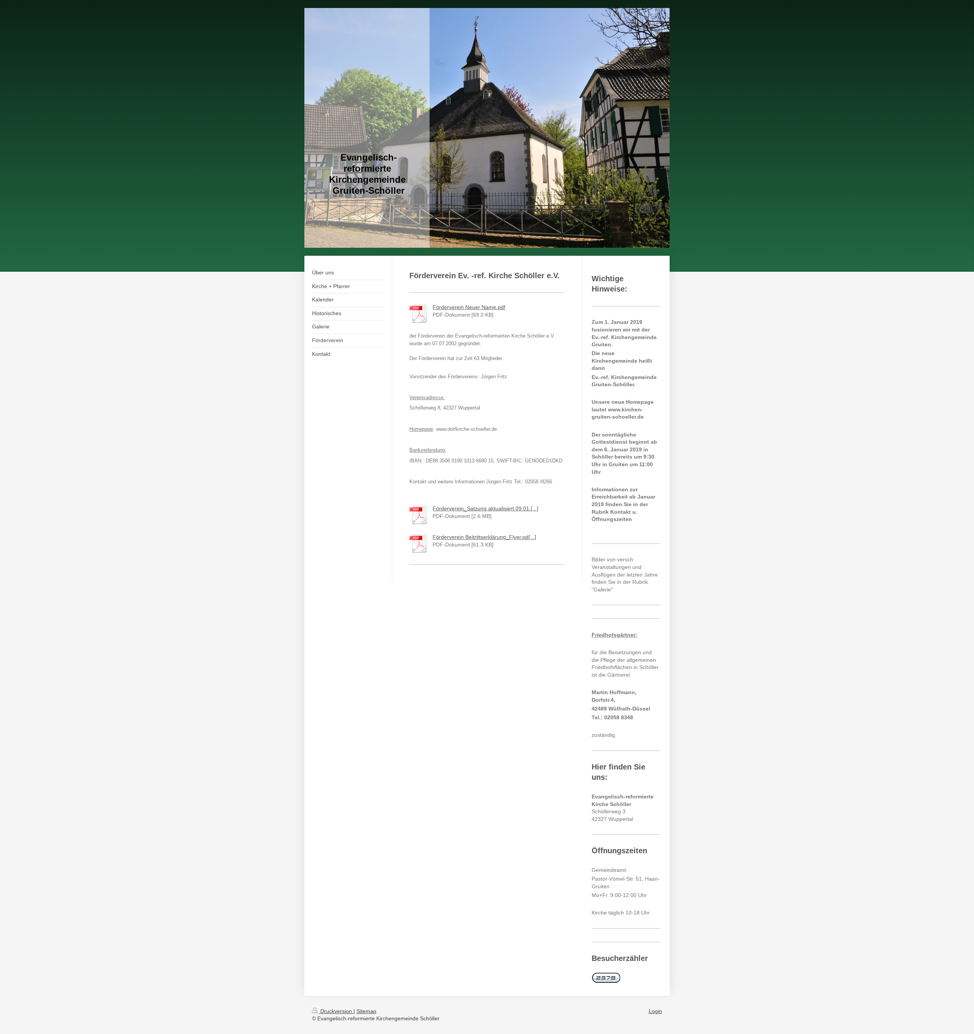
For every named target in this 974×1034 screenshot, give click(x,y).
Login (655, 1011)
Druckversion (336, 1011)
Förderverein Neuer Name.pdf (469, 307)
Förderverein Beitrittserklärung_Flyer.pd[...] (484, 537)
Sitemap (366, 1011)
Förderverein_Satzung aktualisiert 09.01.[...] (485, 508)
